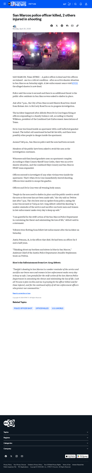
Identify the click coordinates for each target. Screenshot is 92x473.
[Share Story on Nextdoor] (67, 26)
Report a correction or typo (21, 293)
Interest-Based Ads (78, 464)
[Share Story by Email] (72, 26)
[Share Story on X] (57, 26)
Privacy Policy (8, 464)
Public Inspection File (10, 467)
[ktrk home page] (9, 423)
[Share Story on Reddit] (62, 26)
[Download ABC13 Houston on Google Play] (82, 456)
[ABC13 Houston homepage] (17, 4)
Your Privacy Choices (20, 464)
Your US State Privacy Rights (52, 464)
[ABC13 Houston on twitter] (11, 456)
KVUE (75, 83)
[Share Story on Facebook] (52, 26)
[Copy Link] (77, 26)
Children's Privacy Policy (35, 464)
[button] (4, 4)
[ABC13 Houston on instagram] (16, 456)
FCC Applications (23, 467)
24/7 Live (32, 4)
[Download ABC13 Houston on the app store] (70, 456)
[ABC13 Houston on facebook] (6, 456)
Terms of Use (66, 464)
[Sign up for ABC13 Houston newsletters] (22, 456)
